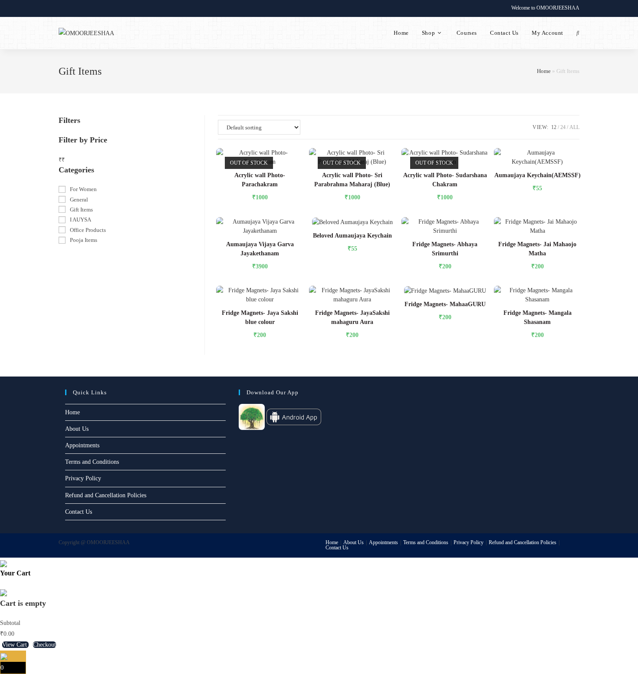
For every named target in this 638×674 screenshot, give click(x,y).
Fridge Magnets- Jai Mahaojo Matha (537, 249)
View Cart (15, 644)
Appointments (82, 445)
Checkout (44, 644)
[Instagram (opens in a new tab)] (81, 8)
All (574, 127)
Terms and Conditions (92, 462)
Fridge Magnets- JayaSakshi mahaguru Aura (352, 317)
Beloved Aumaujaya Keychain (352, 235)
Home (544, 71)
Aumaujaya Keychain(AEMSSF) (537, 175)
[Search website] (578, 33)
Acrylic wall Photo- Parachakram (259, 180)
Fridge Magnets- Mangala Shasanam (537, 317)
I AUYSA (80, 219)
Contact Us (78, 512)
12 (553, 127)
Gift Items (81, 209)
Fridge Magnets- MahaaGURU (445, 304)
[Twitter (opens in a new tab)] (62, 8)
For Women (83, 189)
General (79, 199)
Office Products (88, 230)
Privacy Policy (83, 478)
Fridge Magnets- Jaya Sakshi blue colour (260, 317)
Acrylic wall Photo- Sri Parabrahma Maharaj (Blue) (352, 180)
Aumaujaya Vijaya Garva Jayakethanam (260, 249)
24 (563, 127)
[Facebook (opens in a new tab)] (71, 8)
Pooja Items (83, 240)
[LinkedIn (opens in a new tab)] (91, 8)
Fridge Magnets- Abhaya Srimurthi (444, 249)
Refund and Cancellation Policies (105, 495)
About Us (77, 429)
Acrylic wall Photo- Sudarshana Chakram (445, 180)
